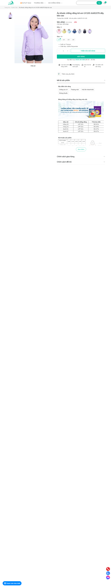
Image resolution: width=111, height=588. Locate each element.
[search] (99, 3)
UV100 (66, 18)
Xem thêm (81, 149)
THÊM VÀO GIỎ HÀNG (88, 51)
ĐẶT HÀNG (81, 56)
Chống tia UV (63, 89)
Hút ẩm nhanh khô (88, 89)
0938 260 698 (80, 59)
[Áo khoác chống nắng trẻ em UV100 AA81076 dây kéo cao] (33, 37)
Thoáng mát (75, 89)
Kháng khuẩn (63, 93)
